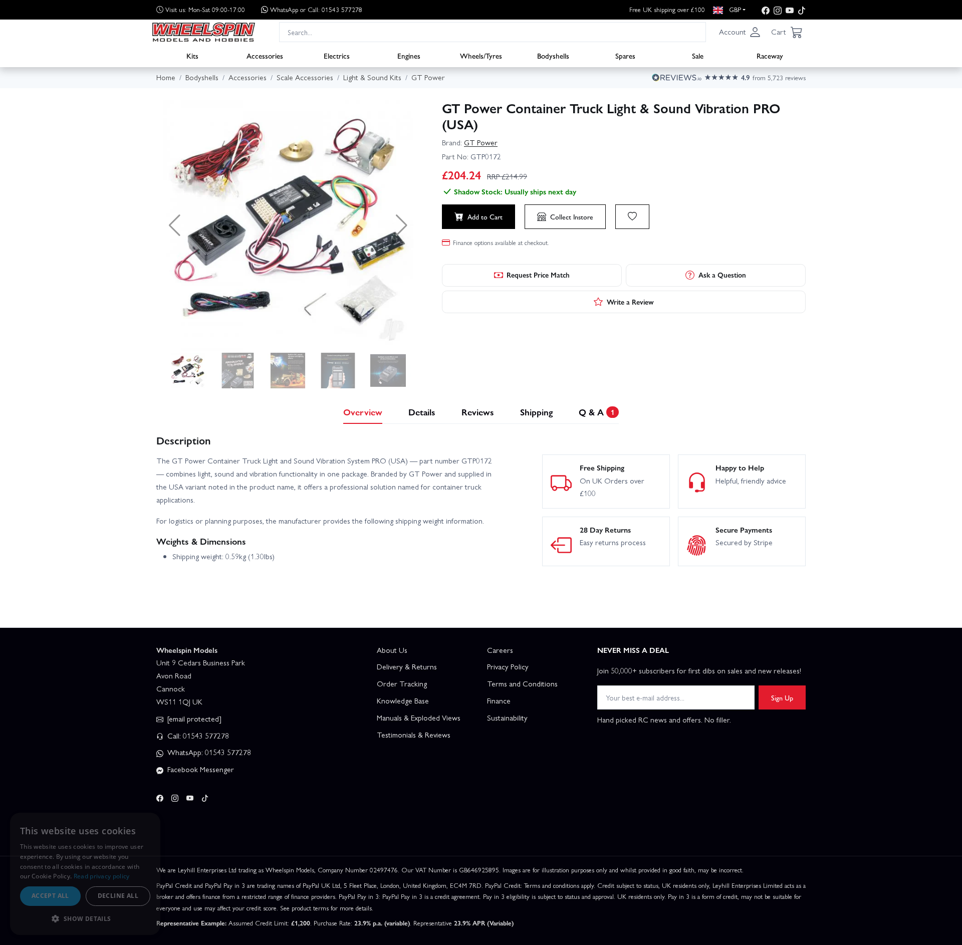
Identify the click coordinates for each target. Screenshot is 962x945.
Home (165, 77)
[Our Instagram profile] (778, 10)
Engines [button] (408, 55)
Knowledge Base (403, 700)
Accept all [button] (50, 895)
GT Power (481, 142)
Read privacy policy (102, 876)
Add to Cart (485, 216)
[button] (740, 32)
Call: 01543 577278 (197, 735)
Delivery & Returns (407, 666)
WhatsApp (316, 9)
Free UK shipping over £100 (667, 9)
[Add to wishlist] (632, 216)
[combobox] (492, 32)
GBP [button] (734, 9)
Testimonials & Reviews (413, 734)
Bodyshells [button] (553, 55)
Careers (500, 649)
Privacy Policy (508, 666)
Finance (499, 700)
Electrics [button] (337, 55)
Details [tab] (421, 411)
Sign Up (782, 697)
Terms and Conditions (522, 683)
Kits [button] (192, 55)
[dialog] (85, 874)
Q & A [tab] (596, 411)
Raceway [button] (770, 55)
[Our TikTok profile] (802, 10)
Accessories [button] (265, 55)
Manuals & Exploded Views (418, 717)
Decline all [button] (118, 895)
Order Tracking (402, 683)
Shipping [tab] (536, 411)
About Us (392, 649)
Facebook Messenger (199, 769)
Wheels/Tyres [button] (481, 55)
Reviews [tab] (477, 411)
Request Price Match (538, 275)
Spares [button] (625, 55)
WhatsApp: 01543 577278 (208, 752)
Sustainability (507, 717)
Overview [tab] (362, 411)
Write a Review (630, 302)
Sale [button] (697, 55)
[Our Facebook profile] (766, 10)
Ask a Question (722, 275)
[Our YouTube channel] (790, 10)
